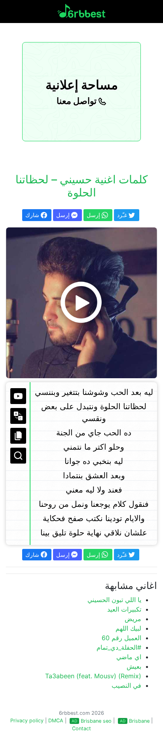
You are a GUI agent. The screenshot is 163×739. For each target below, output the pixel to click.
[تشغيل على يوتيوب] (18, 396)
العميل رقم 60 (121, 638)
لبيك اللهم (128, 628)
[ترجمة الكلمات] (18, 416)
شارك (33, 215)
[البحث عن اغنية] (18, 456)
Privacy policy (27, 721)
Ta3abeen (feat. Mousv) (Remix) (93, 676)
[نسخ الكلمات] (18, 436)
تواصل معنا (78, 101)
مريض (133, 619)
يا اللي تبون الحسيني (114, 600)
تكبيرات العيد (124, 609)
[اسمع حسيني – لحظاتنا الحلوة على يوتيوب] (81, 302)
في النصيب (126, 685)
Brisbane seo (96, 721)
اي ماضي (128, 657)
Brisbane (139, 721)
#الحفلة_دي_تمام (119, 647)
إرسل (63, 215)
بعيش (134, 666)
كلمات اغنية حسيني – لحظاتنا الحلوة (81, 186)
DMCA (55, 721)
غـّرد (123, 215)
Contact (81, 728)
